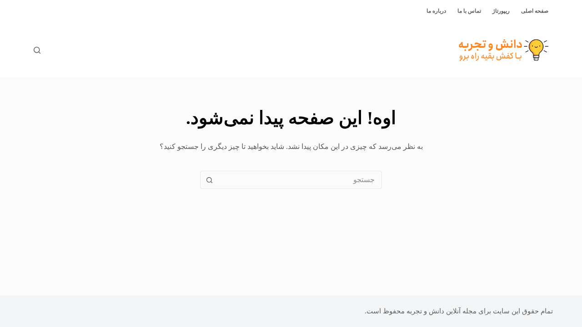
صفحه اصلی (534, 11)
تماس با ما (469, 11)
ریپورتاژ (501, 11)
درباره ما (436, 11)
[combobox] (299, 180)
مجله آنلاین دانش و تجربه (441, 311)
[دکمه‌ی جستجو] (209, 179)
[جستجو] (37, 50)
